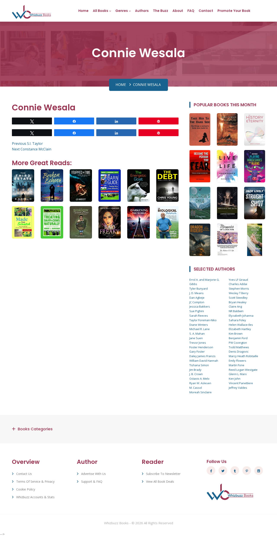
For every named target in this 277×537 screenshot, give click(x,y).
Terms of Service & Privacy (35, 481)
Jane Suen (196, 338)
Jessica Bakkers (199, 306)
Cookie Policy (25, 489)
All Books (100, 10)
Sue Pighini (196, 311)
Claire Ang (235, 306)
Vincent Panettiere (241, 383)
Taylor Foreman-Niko (203, 320)
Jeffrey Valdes (238, 388)
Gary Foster (197, 351)
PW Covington (238, 343)
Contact (206, 10)
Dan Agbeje (197, 298)
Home (83, 10)
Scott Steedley (238, 298)
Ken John (234, 379)
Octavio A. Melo (199, 379)
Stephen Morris (239, 288)
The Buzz (160, 10)
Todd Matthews (239, 347)
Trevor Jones (197, 343)
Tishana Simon (199, 365)
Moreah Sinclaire (200, 392)
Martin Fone (236, 365)
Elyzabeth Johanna (241, 316)
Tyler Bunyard (198, 288)
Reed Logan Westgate (243, 370)
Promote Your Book (233, 10)
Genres (121, 10)
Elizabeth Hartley (240, 329)
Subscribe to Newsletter (163, 474)
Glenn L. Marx (238, 374)
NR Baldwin (236, 311)
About (177, 10)
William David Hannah (203, 361)
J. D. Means (196, 293)
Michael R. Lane (199, 329)
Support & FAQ (91, 481)
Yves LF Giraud (238, 280)
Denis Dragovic (238, 351)
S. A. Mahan (197, 333)
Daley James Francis (202, 356)
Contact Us (24, 474)
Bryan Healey (237, 302)
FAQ (190, 10)
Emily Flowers (237, 361)
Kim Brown (236, 333)
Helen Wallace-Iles (241, 325)
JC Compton (196, 302)
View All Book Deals (160, 481)
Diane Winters (198, 325)
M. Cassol (195, 388)
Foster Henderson (201, 347)
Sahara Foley (237, 320)
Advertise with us (93, 474)
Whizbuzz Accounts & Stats (35, 497)
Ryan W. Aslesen (200, 383)
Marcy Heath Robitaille (243, 356)
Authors (142, 10)
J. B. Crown (196, 374)
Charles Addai (238, 284)
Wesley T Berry (238, 293)
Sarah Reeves (198, 316)
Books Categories (35, 429)
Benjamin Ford (238, 338)
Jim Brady (195, 370)
